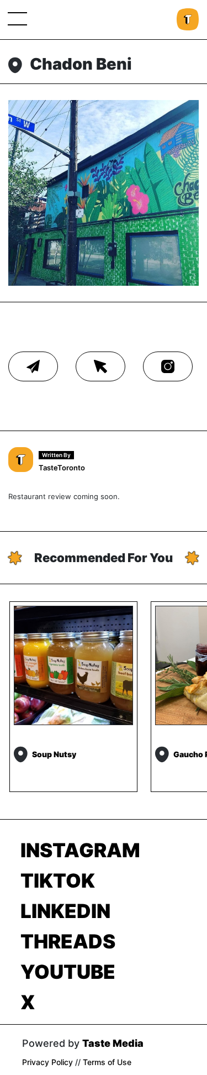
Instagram (80, 850)
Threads (67, 941)
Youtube (67, 972)
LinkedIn (65, 911)
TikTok (57, 880)
